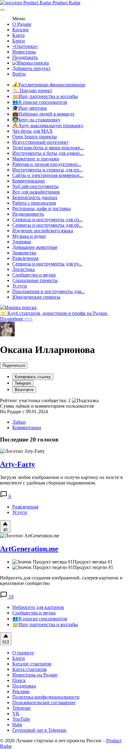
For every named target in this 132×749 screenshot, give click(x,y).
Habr (17, 724)
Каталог (20, 29)
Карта (18, 35)
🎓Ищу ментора (29, 108)
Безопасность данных (34, 197)
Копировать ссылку (33, 376)
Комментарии (26, 427)
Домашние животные (34, 247)
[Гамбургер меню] (2, 10)
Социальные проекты (35, 280)
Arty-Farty (17, 464)
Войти (19, 73)
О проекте (23, 652)
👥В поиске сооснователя (39, 102)
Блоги (18, 40)
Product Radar (65, 2)
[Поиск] (30, 62)
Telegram (23, 383)
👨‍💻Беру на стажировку (36, 119)
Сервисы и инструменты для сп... (47, 219)
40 (5, 529)
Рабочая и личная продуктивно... (46, 164)
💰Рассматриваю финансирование (48, 84)
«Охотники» (25, 46)
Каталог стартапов (31, 663)
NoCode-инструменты (35, 186)
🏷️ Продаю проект (32, 90)
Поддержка (24, 685)
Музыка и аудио (29, 236)
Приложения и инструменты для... (48, 291)
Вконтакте (24, 389)
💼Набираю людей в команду (43, 113)
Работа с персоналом (34, 203)
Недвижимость (28, 214)
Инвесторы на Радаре (34, 674)
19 (10, 596)
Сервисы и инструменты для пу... (47, 263)
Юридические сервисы (36, 297)
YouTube (21, 719)
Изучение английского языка (42, 230)
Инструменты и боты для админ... (47, 153)
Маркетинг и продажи (35, 158)
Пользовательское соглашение (44, 702)
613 (5, 642)
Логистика (23, 269)
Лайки (19, 422)
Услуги (19, 285)
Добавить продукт (31, 68)
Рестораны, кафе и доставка (41, 208)
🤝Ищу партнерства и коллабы (45, 96)
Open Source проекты (34, 136)
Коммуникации (28, 180)
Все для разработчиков (36, 191)
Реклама (20, 691)
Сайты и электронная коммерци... (47, 175)
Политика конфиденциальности (46, 697)
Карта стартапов (29, 669)
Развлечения (25, 258)
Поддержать (25, 57)
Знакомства (24, 252)
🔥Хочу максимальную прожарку (47, 125)
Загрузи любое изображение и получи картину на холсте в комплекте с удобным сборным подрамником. (61, 480)
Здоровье (21, 241)
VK (16, 713)
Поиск (19, 680)
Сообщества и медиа (34, 274)
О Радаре (21, 24)
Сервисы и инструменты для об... (47, 225)
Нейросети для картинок (38, 607)
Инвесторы (24, 51)
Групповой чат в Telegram (39, 730)
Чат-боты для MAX (32, 131)
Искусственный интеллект (40, 142)
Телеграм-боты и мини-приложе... (48, 147)
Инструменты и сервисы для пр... (47, 169)
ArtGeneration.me (29, 549)
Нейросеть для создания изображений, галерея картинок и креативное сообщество (61, 580)
